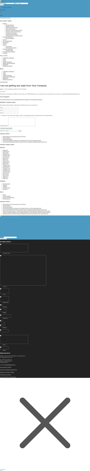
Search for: (2, 130)
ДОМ (4, 59)
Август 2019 (6, 157)
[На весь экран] (2, 469)
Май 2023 (5, 150)
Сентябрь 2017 (7, 166)
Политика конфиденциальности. (8, 369)
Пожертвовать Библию (9, 51)
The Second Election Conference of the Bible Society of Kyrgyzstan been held (22, 140)
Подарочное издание (11, 33)
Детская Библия (10, 38)
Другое (5, 39)
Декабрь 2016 (6, 169)
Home (1, 89)
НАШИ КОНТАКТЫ (8, 66)
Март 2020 (5, 153)
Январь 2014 (6, 170)
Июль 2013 (6, 174)
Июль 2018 (6, 161)
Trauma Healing (6, 138)
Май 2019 (5, 159)
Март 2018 (5, 163)
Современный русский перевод (14, 35)
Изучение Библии (7, 41)
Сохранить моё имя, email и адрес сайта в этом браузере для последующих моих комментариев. (27, 115)
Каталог (5, 43)
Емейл (1, 237)
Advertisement (6, 184)
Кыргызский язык (10, 29)
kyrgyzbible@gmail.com (9, 365)
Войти (4, 194)
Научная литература (8, 49)
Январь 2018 (6, 165)
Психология (9, 46)
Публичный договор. (5, 374)
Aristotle (5, 185)
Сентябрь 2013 (7, 171)
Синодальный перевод (12, 34)
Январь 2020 (6, 154)
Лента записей (6, 196)
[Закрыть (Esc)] (4, 469)
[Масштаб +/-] (0, 469)
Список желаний (7, 7)
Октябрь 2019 (6, 155)
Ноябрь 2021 (6, 151)
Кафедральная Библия (12, 27)
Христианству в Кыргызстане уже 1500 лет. (14, 136)
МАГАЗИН (5, 64)
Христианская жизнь (11, 47)
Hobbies (5, 186)
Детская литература (8, 37)
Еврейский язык (10, 26)
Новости (5, 189)
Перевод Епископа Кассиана (13, 31)
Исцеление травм (7, 139)
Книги (4, 45)
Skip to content (3, 55)
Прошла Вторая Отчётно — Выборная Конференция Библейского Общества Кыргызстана (26, 211)
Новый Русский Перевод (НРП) (14, 30)
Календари (6, 42)
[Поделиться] (3, 469)
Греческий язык (10, 25)
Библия (5, 23)
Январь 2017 (6, 167)
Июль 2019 (6, 158)
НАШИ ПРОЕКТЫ (7, 62)
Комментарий (9, 50)
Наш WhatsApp (4, 82)
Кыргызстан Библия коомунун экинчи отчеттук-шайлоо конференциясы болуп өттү (25, 142)
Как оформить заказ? (5, 367)
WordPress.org (6, 198)
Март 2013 (5, 178)
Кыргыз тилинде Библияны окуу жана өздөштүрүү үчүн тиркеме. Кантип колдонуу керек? (27, 212)
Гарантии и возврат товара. (7, 372)
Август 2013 (6, 173)
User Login (2, 10)
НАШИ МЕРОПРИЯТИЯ (9, 63)
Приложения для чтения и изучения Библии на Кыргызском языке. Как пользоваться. (25, 213)
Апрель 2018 (6, 162)
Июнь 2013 (6, 175)
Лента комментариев (8, 197)
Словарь (5, 53)
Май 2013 (5, 177)
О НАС (4, 60)
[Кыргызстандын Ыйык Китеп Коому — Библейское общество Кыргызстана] (2, 0)
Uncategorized (6, 188)
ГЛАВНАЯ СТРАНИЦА (8, 58)
